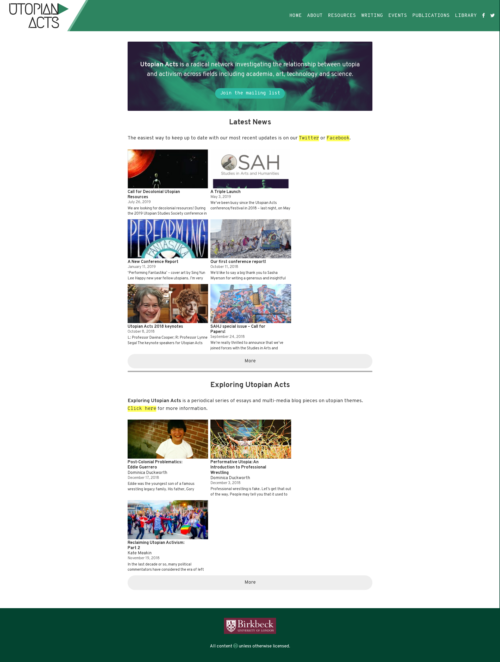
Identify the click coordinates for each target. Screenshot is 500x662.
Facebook (338, 138)
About (315, 15)
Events (397, 15)
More (250, 361)
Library (466, 15)
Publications (431, 15)
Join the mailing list (250, 93)
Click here (142, 409)
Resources (342, 15)
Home (295, 15)
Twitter (309, 138)
